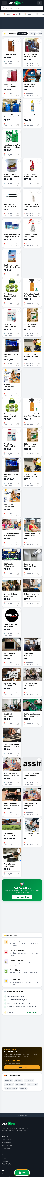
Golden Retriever (11, 1088)
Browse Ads (6, 1148)
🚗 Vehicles (17, 14)
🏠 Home (7, 14)
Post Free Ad (6, 1139)
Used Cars (8, 1081)
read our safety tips (29, 1012)
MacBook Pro (20, 1084)
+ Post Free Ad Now (22, 897)
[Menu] (4, 3)
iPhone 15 (18, 1081)
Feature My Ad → (22, 1067)
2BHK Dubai (29, 1081)
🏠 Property (28, 14)
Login (4, 1158)
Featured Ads (7, 1142)
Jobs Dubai (9, 1084)
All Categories (7, 1145)
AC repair (23, 1088)
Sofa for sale (32, 1084)
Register (5, 1161)
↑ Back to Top (22, 1115)
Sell (22, 1173)
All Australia (22, 34)
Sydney (32, 34)
